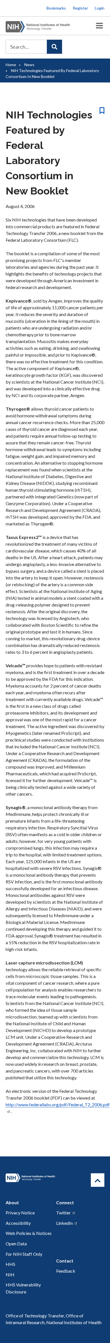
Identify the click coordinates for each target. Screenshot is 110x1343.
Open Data (16, 1243)
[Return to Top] (97, 1180)
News (29, 64)
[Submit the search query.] (54, 47)
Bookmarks (56, 8)
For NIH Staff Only (24, 1254)
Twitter (63, 1212)
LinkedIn (64, 1223)
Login (99, 8)
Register (80, 8)
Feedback (65, 1270)
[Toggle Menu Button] (99, 26)
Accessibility (18, 1223)
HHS (10, 1264)
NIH (10, 1274)
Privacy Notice (20, 1212)
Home (11, 64)
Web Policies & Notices (29, 1233)
